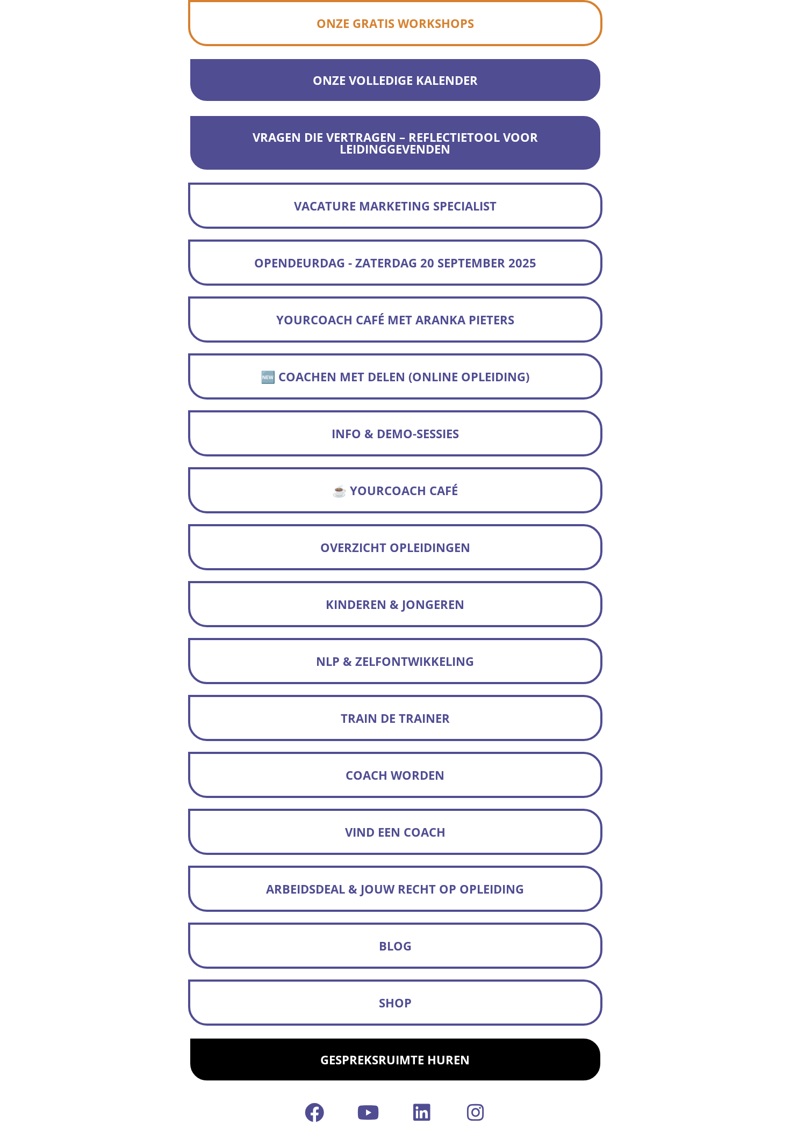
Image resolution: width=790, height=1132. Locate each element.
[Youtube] (368, 1112)
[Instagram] (475, 1112)
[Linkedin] (422, 1112)
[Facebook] (314, 1112)
